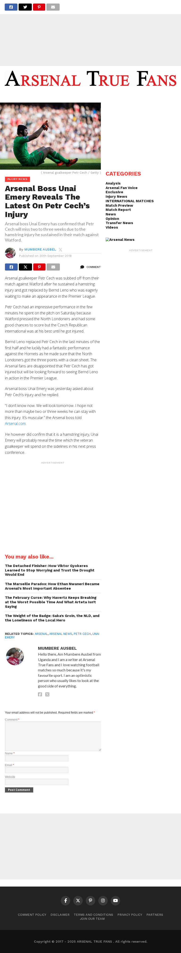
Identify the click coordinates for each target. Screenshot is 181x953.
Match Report (118, 210)
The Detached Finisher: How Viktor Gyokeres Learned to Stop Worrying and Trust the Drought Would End (50, 570)
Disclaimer (60, 914)
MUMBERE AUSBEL (40, 249)
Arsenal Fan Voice (122, 188)
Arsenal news (60, 634)
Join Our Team (92, 918)
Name (10, 753)
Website (10, 777)
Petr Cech (82, 634)
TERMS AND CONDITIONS (93, 914)
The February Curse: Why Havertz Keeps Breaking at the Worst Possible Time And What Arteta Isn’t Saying (50, 602)
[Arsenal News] (120, 240)
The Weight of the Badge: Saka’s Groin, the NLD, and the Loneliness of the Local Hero (52, 618)
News (111, 214)
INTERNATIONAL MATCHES (130, 201)
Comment (12, 719)
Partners (154, 914)
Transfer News (119, 223)
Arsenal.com (15, 423)
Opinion (112, 219)
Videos (112, 227)
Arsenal (41, 634)
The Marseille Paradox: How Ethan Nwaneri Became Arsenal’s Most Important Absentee (52, 586)
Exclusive (114, 192)
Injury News (116, 196)
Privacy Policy (129, 914)
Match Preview (119, 205)
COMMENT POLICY (32, 914)
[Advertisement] (90, 33)
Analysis (113, 183)
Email (9, 765)
